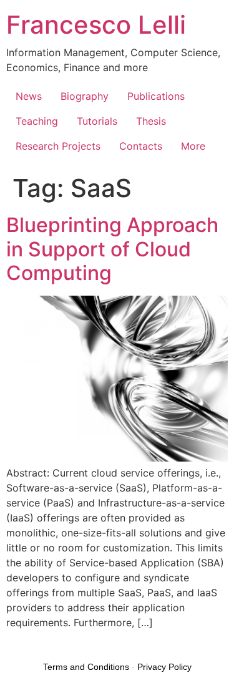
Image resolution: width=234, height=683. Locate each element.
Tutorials (97, 121)
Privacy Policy (164, 667)
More (193, 146)
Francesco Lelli (96, 24)
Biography (85, 96)
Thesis (151, 121)
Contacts (140, 146)
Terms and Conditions (86, 667)
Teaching (37, 121)
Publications (156, 96)
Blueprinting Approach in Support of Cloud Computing (112, 249)
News (29, 96)
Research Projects (58, 146)
